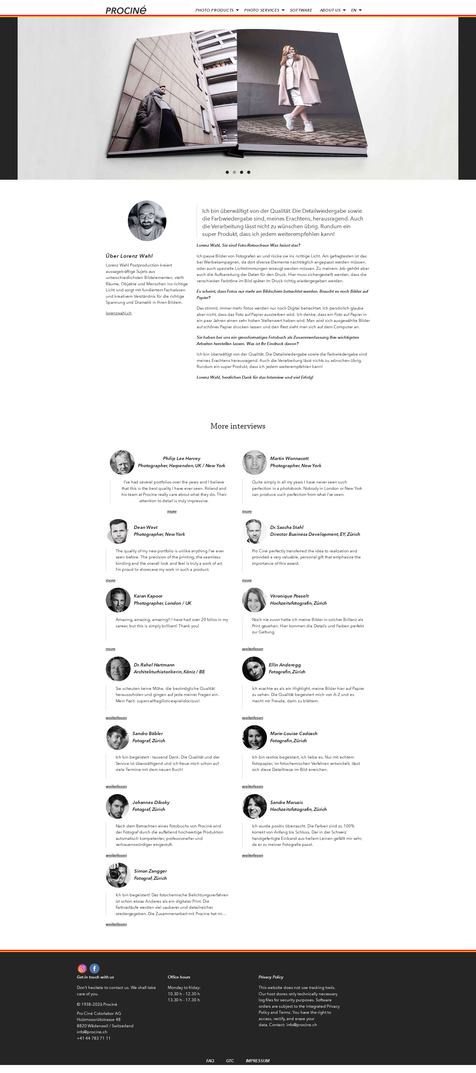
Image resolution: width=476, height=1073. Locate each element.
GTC (230, 1060)
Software (301, 10)
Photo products (215, 10)
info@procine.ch (92, 1031)
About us (330, 10)
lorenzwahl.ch (119, 313)
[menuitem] (216, 10)
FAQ (210, 1060)
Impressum (258, 1060)
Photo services (262, 10)
